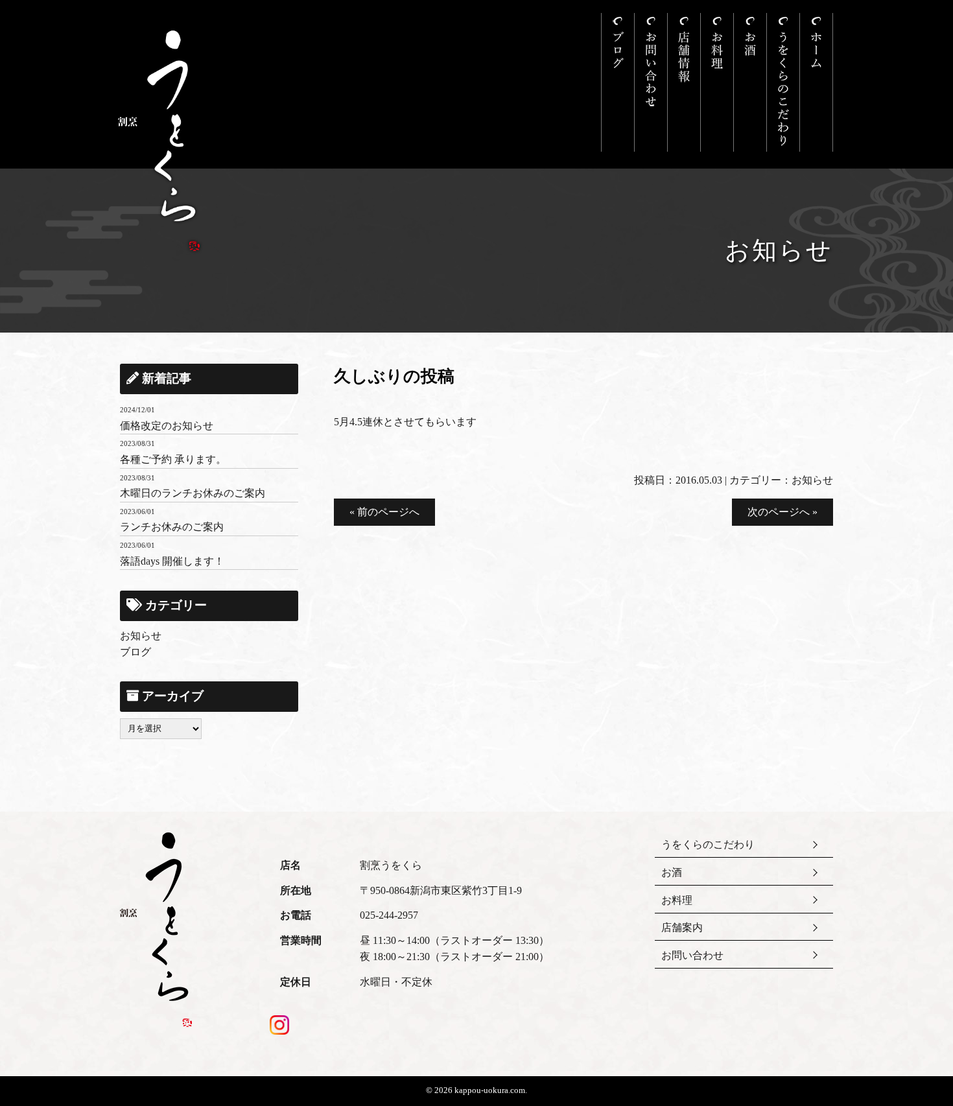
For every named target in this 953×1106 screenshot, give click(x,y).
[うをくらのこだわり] (783, 82)
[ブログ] (618, 82)
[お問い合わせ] (651, 82)
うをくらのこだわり (708, 844)
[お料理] (717, 82)
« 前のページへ (384, 511)
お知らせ (812, 480)
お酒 (671, 872)
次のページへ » (782, 511)
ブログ (135, 651)
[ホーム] (816, 82)
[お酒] (750, 82)
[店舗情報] (684, 82)
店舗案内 (682, 927)
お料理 (676, 900)
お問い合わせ (692, 955)
